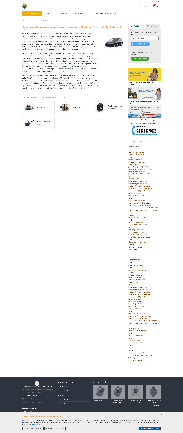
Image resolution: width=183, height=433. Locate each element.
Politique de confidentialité (66, 399)
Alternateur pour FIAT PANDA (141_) (135, 401)
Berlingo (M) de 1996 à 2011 (137, 162)
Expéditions (151, 2)
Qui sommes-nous (63, 386)
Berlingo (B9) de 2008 (135, 160)
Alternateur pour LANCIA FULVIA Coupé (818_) (153, 401)
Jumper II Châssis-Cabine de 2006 (139, 174)
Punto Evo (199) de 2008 (136, 196)
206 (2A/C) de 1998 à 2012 (136, 230)
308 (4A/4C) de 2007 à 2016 (136, 343)
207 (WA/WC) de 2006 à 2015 (137, 232)
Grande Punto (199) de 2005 (137, 191)
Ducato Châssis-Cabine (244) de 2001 (140, 186)
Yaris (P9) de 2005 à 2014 (136, 247)
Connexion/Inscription (139, 2)
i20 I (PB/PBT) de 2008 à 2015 (137, 218)
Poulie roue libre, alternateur (105, 13)
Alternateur (63, 13)
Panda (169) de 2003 (134, 193)
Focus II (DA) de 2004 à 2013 (137, 314)
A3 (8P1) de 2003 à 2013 (135, 265)
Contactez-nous (140, 58)
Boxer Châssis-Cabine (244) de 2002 (139, 237)
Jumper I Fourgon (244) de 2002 (138, 167)
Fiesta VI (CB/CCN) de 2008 (136, 201)
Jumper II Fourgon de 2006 (136, 172)
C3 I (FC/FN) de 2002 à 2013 (136, 280)
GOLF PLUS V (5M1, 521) (41, 20)
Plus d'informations (35, 424)
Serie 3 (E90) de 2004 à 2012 (137, 270)
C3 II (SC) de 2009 (133, 164)
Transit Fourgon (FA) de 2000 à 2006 (139, 203)
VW (28, 20)
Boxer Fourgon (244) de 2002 (137, 235)
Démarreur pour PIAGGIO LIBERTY (118, 401)
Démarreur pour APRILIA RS (100, 401)
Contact (158, 2)
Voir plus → (155, 405)
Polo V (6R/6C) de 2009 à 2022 (137, 252)
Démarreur (49, 13)
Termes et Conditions (64, 391)
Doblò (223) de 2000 (134, 309)
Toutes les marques (32, 13)
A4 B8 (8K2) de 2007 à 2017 (136, 155)
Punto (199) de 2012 (134, 304)
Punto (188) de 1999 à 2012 (136, 302)
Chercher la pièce (140, 44)
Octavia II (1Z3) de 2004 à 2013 (137, 353)
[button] (158, 6)
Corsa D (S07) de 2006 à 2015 (137, 225)
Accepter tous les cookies (150, 428)
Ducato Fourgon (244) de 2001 (137, 181)
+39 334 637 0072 (32, 395)
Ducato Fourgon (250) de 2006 (137, 184)
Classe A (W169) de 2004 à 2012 (138, 331)
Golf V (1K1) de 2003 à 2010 (136, 360)
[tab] (136, 26)
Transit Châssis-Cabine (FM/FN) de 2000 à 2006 (143, 208)
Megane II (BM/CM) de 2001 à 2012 (139, 348)
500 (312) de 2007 (133, 179)
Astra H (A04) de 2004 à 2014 (137, 223)
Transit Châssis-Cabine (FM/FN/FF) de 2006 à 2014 (142, 211)
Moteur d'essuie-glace (81, 13)
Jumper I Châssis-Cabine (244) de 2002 (140, 169)
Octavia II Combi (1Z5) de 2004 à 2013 (140, 355)
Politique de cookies (64, 403)
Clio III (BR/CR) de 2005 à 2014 (137, 242)
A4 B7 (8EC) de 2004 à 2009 (136, 152)
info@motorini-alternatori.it (36, 399)
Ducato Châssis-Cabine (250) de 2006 (140, 188)
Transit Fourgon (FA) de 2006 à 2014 (139, 205)
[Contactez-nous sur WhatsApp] (145, 6)
